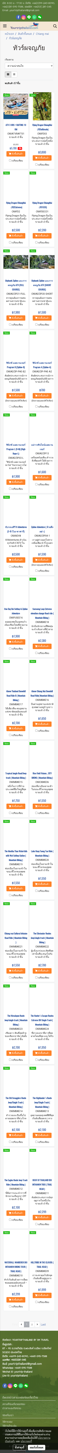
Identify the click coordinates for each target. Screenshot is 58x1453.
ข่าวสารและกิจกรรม (11, 1408)
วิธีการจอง (7, 1422)
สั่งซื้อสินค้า (17, 153)
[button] (54, 26)
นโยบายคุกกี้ (26, 1441)
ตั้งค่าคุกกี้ (19, 1447)
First (15, 1324)
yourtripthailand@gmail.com (25, 1363)
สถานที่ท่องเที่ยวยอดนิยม (13, 1404)
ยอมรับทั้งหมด (36, 1447)
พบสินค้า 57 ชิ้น (12, 83)
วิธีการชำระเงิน (9, 1426)
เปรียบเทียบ (17, 160)
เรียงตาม (10, 59)
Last (43, 1324)
